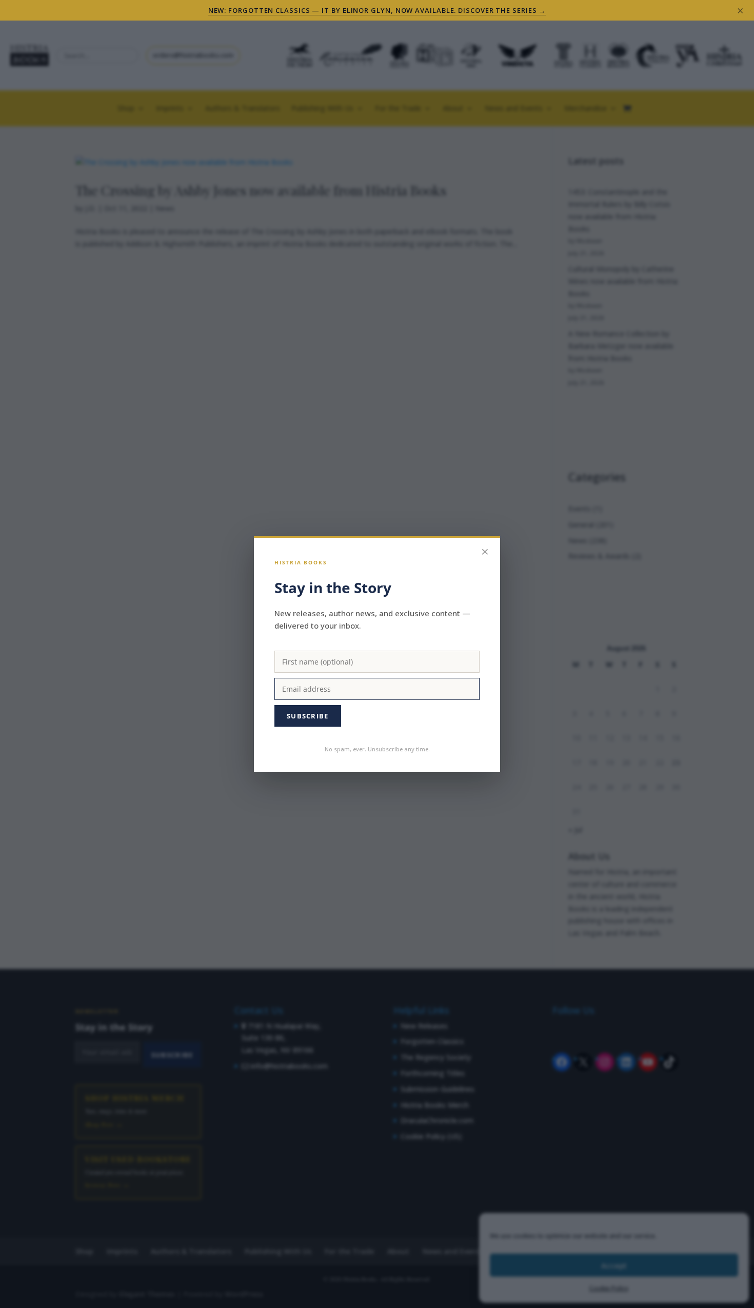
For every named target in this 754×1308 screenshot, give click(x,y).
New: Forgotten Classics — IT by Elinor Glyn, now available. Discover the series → (377, 10)
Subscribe (308, 716)
